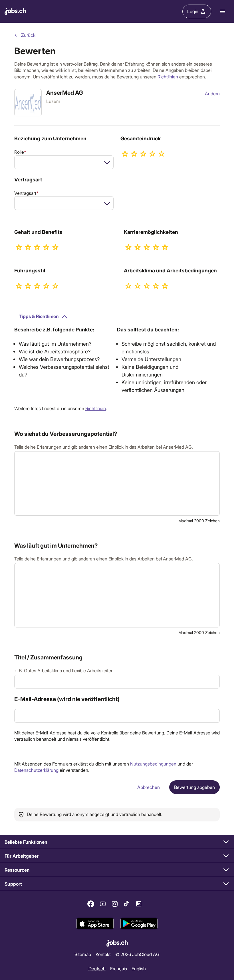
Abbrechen (148, 787)
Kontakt (103, 954)
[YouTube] (102, 904)
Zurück (28, 35)
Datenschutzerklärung (36, 770)
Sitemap (82, 954)
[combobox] (64, 162)
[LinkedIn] (138, 904)
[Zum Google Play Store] (139, 923)
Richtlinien (168, 76)
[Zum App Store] (95, 923)
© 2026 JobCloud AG (137, 954)
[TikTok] (126, 904)
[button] (117, 842)
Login (192, 11)
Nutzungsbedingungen (153, 763)
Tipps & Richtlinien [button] (39, 316)
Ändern (212, 93)
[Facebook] (90, 904)
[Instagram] (114, 904)
